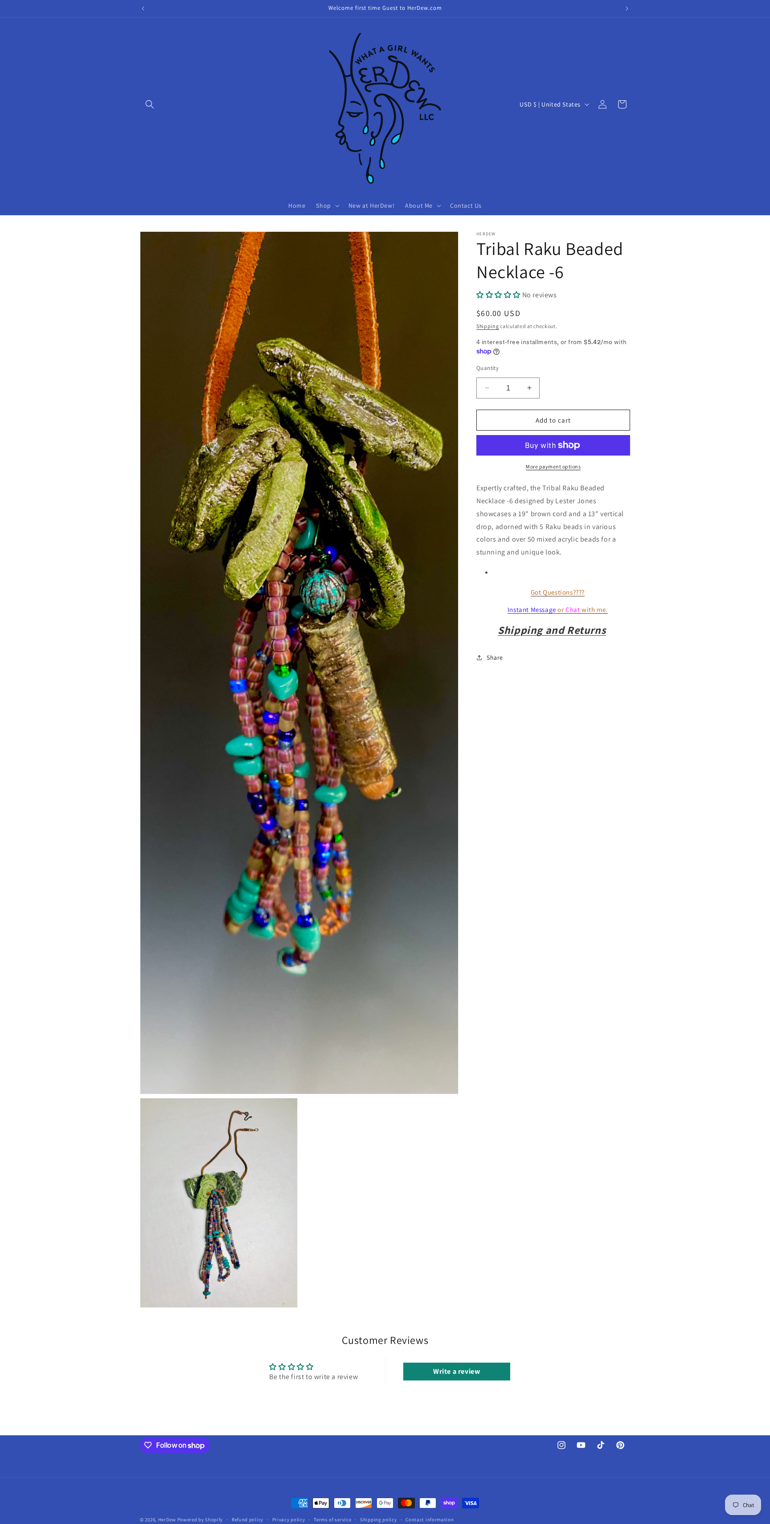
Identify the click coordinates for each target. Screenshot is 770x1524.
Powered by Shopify (200, 1519)
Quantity (487, 367)
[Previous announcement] (143, 8)
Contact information (429, 1519)
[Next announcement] (627, 8)
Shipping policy (378, 1519)
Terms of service (332, 1519)
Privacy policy (288, 1519)
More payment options (553, 466)
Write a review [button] (456, 1371)
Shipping (487, 325)
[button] (150, 104)
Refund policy (247, 1519)
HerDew (167, 1519)
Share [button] (495, 657)
